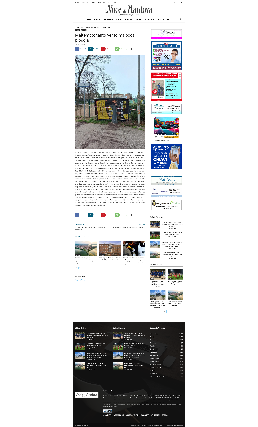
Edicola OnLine (101, 2)
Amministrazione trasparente (174, 425)
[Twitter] (177, 2)
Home (93, 2)
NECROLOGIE (119, 415)
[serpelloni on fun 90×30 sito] (166, 209)
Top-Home (83, 30)
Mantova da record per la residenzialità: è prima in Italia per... (172, 254)
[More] (131, 49)
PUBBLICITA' (144, 415)
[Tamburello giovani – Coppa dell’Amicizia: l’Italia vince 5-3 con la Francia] (155, 224)
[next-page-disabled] (79, 268)
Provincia (108, 19)
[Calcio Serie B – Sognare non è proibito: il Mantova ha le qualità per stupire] (155, 235)
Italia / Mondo (150, 19)
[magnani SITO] (166, 38)
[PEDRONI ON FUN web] (166, 113)
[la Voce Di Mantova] (129, 10)
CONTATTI (107, 415)
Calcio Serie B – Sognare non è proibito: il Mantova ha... (175, 282)
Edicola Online (164, 19)
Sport (138, 19)
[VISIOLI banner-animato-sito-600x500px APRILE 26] (166, 169)
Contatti (109, 2)
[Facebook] (171, 2)
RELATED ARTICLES (82, 237)
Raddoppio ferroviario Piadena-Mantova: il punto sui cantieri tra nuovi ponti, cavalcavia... (172, 244)
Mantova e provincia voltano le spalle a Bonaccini (129, 227)
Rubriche (128, 19)
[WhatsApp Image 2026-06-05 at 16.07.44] (166, 141)
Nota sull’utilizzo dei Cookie (156, 425)
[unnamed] (166, 197)
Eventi (118, 19)
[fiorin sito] (166, 185)
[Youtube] (181, 2)
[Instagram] (174, 2)
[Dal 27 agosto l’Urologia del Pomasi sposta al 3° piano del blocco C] (110, 248)
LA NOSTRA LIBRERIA (159, 415)
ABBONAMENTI (132, 415)
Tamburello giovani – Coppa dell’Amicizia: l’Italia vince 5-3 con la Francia (172, 224)
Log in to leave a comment (84, 280)
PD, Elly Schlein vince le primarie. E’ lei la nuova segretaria (90, 228)
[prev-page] (76, 268)
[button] (180, 20)
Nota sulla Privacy (135, 425)
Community (116, 2)
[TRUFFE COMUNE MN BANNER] (166, 100)
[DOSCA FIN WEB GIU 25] (166, 69)
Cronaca (96, 19)
